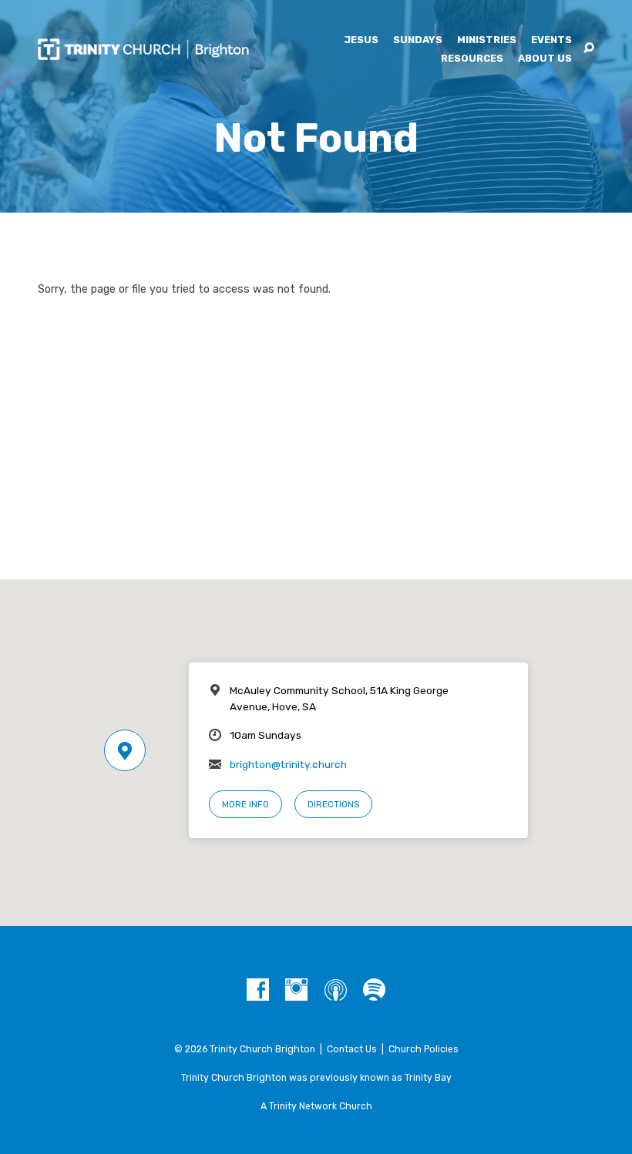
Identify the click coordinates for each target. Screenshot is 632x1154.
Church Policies (423, 1049)
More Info (245, 804)
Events (551, 40)
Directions (333, 804)
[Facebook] (258, 990)
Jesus (361, 40)
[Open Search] (588, 48)
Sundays (417, 40)
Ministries (486, 40)
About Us (545, 59)
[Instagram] (296, 990)
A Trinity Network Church (316, 1106)
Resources (472, 59)
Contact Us (352, 1049)
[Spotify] (374, 990)
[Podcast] (335, 990)
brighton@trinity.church (288, 764)
